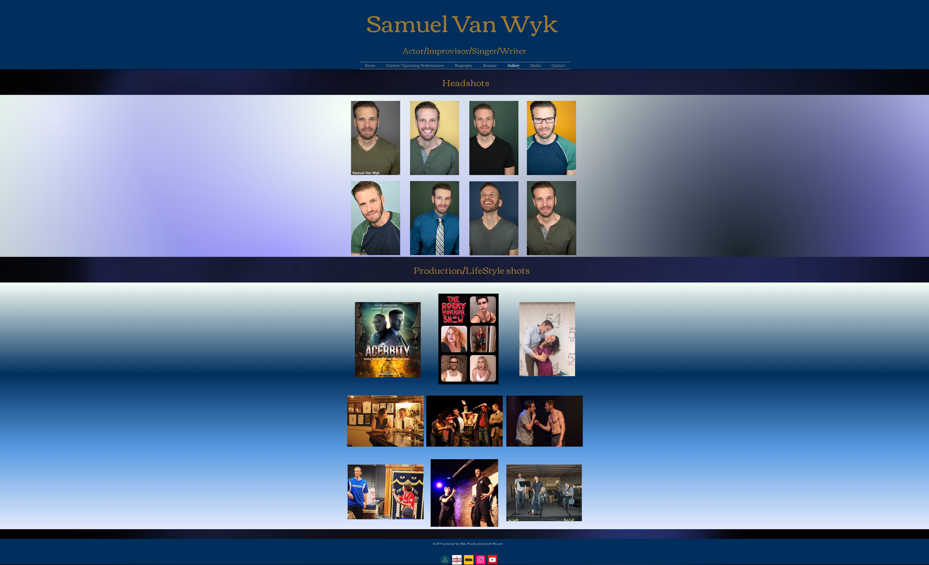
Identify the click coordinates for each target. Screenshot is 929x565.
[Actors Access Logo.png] (457, 560)
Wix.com (498, 543)
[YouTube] (492, 560)
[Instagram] (480, 560)
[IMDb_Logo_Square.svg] (468, 560)
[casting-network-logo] (445, 560)
